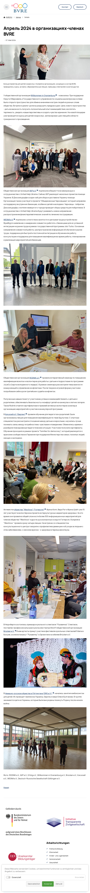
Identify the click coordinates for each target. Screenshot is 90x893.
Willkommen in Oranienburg (43, 95)
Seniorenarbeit (54, 859)
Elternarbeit (53, 852)
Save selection (34, 884)
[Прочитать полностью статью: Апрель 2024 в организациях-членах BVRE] (45, 62)
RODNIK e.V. (35, 378)
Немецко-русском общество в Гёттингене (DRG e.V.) (28, 693)
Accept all (48, 884)
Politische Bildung (56, 849)
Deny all (59, 884)
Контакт (65, 7)
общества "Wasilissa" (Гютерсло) (29, 509)
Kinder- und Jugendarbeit (58, 856)
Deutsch (80, 7)
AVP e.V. (33, 191)
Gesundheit (53, 863)
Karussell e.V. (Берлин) (15, 414)
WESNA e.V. (8, 220)
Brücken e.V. (9, 631)
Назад (6, 787)
